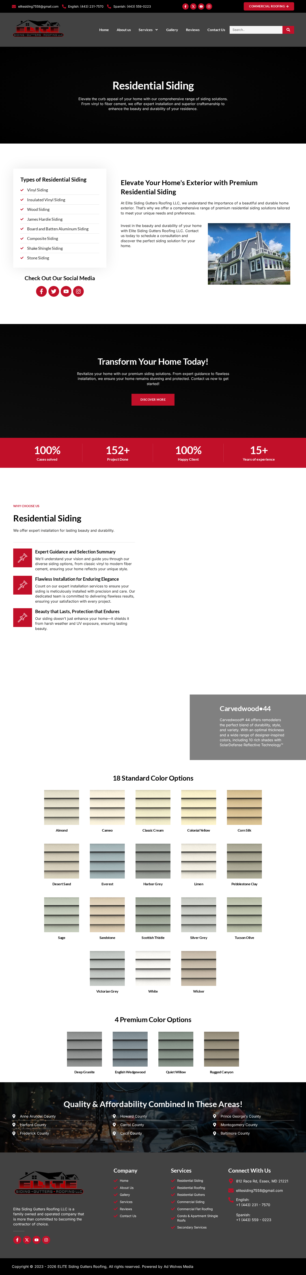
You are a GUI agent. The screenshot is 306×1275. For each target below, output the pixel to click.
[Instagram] (209, 6)
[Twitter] (53, 291)
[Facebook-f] (185, 6)
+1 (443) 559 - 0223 (253, 1220)
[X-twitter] (193, 6)
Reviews (193, 30)
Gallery (172, 30)
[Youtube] (201, 6)
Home (104, 30)
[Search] (288, 30)
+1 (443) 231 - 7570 (253, 1205)
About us (124, 30)
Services (146, 30)
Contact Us (216, 30)
